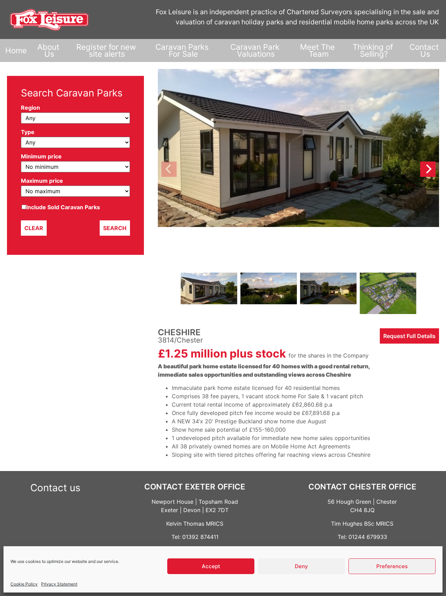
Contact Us (425, 50)
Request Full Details (409, 335)
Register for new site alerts (107, 50)
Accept (211, 566)
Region (30, 108)
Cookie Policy (24, 584)
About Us (49, 50)
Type (27, 132)
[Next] (428, 169)
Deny (301, 566)
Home (16, 50)
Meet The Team (318, 50)
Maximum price (42, 181)
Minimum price (41, 157)
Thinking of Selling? (374, 50)
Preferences (392, 566)
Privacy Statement (59, 584)
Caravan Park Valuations (256, 50)
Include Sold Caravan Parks (63, 207)
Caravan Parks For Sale (183, 50)
